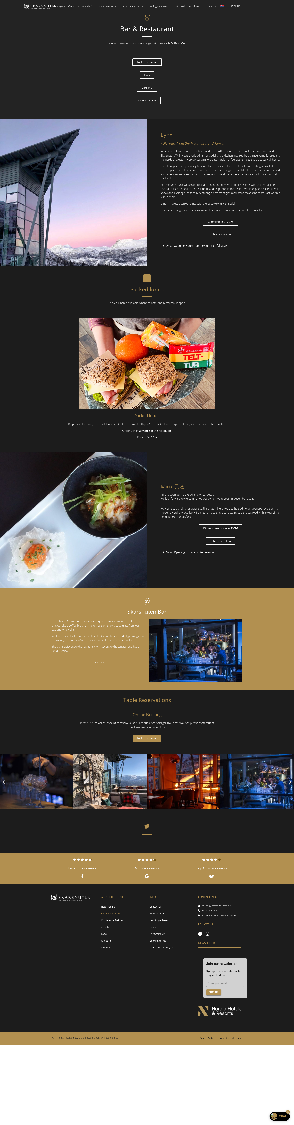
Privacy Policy (157, 933)
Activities (194, 6)
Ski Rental (210, 6)
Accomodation (86, 6)
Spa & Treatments (132, 6)
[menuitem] (222, 6)
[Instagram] (207, 934)
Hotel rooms (108, 906)
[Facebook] (200, 934)
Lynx (167, 134)
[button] (220, 246)
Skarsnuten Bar (147, 611)
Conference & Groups (113, 920)
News (153, 927)
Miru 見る (173, 486)
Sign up (213, 992)
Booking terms (158, 940)
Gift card (180, 6)
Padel (104, 933)
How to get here (159, 920)
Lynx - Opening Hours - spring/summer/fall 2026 (196, 246)
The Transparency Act (162, 947)
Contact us (156, 906)
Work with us (157, 913)
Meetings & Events (158, 6)
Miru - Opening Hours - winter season (190, 552)
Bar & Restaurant (108, 6)
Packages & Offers (63, 6)
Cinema (105, 947)
